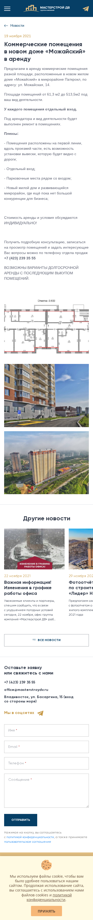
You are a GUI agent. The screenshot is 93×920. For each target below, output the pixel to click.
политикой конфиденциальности (30, 837)
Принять (46, 911)
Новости (17, 25)
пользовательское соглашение (27, 841)
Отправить (20, 820)
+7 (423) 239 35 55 (19, 682)
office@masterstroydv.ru (26, 690)
